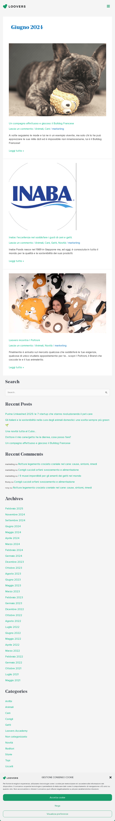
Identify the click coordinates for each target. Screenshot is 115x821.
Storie (8, 754)
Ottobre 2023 (13, 567)
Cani (47, 128)
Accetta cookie (57, 797)
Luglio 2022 (12, 627)
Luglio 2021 (12, 674)
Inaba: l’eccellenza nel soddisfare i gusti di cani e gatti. (40, 237)
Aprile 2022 (12, 644)
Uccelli (9, 766)
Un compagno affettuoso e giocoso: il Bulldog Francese (41, 123)
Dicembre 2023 (14, 561)
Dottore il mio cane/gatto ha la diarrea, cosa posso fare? (38, 437)
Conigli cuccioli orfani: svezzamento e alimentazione (48, 469)
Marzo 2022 (12, 650)
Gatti (54, 242)
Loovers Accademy (16, 730)
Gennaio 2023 (13, 603)
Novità (62, 242)
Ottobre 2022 (13, 615)
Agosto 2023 (13, 573)
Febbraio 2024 (14, 550)
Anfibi (8, 701)
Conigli (9, 719)
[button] (110, 777)
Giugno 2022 (13, 633)
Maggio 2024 (13, 532)
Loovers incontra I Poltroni (24, 340)
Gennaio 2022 (13, 662)
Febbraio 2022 (14, 656)
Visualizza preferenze (57, 814)
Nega (57, 805)
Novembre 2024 (15, 514)
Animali (39, 128)
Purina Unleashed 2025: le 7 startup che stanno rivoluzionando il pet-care (49, 414)
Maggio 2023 (13, 585)
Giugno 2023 (13, 579)
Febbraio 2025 (14, 508)
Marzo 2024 (12, 544)
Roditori (9, 748)
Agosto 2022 (13, 621)
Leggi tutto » (16, 150)
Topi (7, 760)
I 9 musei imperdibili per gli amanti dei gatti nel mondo (49, 475)
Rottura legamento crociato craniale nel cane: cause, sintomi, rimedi (57, 464)
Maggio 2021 (12, 680)
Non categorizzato (16, 736)
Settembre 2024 (15, 520)
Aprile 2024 (12, 538)
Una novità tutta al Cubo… (20, 431)
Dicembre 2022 (14, 609)
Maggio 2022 (13, 638)
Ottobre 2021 (13, 668)
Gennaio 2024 (13, 555)
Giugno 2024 (13, 526)
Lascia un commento (21, 128)
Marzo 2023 (12, 591)
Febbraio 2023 (14, 597)
